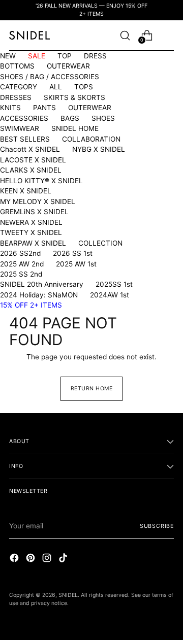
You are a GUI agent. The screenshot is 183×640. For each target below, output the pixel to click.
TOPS (83, 87)
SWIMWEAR (19, 128)
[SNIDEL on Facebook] (15, 559)
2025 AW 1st (76, 264)
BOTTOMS (17, 66)
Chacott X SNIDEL (30, 149)
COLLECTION (100, 243)
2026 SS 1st (73, 253)
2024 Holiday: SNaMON (39, 295)
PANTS (44, 108)
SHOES (103, 118)
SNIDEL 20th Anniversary (41, 284)
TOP (64, 56)
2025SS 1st (114, 284)
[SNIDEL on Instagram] (48, 559)
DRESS (95, 56)
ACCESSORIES (24, 118)
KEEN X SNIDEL (25, 191)
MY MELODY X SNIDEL (37, 201)
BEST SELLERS (25, 139)
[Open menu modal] (168, 35)
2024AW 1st (109, 295)
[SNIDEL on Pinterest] (31, 559)
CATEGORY (18, 87)
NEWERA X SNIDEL (31, 222)
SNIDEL (68, 595)
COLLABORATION (91, 139)
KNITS (10, 108)
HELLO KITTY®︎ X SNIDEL (41, 181)
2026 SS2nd (20, 253)
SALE (36, 56)
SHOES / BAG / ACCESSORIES (49, 77)
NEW (8, 56)
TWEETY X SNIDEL (31, 232)
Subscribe (157, 526)
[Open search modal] (124, 35)
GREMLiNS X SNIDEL (34, 212)
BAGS (69, 118)
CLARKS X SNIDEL (31, 170)
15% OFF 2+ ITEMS (31, 305)
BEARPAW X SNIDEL (33, 243)
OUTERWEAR (68, 66)
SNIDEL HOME (75, 128)
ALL (55, 87)
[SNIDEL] (29, 35)
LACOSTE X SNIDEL (33, 160)
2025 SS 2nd (21, 274)
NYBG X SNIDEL (98, 149)
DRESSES (16, 97)
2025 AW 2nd (22, 264)
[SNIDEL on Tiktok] (64, 559)
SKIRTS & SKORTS (74, 97)
